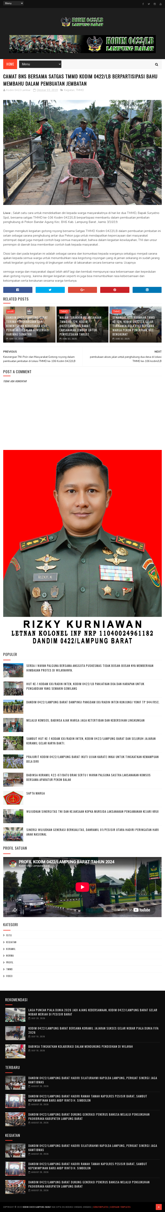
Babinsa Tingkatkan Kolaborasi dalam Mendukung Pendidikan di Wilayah (80, 1046)
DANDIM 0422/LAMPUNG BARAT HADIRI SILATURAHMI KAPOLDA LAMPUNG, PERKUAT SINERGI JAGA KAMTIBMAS (92, 1080)
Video (9, 976)
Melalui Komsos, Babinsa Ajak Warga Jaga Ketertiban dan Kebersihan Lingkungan (85, 720)
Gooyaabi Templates (120, 1206)
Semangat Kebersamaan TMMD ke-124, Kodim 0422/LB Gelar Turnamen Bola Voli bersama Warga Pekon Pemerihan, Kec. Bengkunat (133, 325)
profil (10, 311)
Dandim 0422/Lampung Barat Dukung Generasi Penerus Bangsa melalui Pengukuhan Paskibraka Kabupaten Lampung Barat (89, 1116)
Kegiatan (69, 90)
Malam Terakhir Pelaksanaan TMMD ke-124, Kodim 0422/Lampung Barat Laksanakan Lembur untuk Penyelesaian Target (80, 325)
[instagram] (154, 4)
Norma (10, 955)
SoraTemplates (100, 1206)
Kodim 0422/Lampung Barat (37, 1206)
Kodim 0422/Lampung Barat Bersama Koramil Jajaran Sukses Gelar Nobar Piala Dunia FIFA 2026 (93, 1030)
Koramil (10, 949)
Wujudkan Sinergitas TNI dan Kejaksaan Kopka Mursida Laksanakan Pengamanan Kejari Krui (92, 811)
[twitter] (148, 4)
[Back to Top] (159, 1207)
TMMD (80, 90)
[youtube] (160, 4)
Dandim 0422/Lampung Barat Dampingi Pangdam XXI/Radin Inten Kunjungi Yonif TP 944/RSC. (93, 702)
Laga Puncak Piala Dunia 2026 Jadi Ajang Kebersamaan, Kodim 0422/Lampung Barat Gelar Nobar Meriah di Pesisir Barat (92, 1012)
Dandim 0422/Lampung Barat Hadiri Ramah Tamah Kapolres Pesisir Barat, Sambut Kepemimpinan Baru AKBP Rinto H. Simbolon (87, 1098)
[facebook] (143, 4)
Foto (9, 935)
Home (10, 64)
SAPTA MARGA (35, 793)
